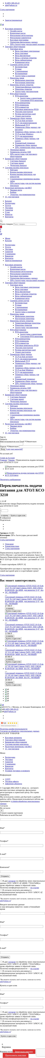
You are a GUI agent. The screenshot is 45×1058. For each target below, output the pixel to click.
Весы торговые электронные (27, 51)
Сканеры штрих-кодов (19, 64)
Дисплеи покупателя (24, 112)
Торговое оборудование (15, 47)
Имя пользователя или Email (18, 441)
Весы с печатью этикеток (26, 58)
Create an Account (7, 458)
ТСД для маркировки (24, 136)
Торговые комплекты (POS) (27, 109)
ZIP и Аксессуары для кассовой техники (27, 44)
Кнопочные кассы (18, 33)
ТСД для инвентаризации (26, 123)
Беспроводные (21, 67)
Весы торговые (21, 53)
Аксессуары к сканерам (25, 76)
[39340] (6, 648)
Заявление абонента (13, 784)
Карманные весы (22, 62)
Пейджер (14, 170)
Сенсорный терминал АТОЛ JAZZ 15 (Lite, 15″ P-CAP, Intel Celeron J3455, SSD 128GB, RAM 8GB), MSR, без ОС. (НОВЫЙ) (23, 652)
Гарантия (9, 251)
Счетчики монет (17, 163)
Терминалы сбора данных (21, 118)
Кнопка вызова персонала (21, 172)
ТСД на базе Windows (24, 134)
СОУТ (7, 779)
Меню (7, 238)
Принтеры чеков (17, 78)
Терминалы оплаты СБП (20, 152)
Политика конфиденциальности (13, 729)
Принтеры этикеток (23, 89)
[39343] (6, 595)
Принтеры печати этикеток (21, 85)
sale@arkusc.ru (11, 5)
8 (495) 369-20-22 (12, 3)
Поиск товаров (6, 224)
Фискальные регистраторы (21, 35)
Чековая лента (16, 190)
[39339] (6, 671)
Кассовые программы (19, 40)
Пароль (9, 446)
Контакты (9, 258)
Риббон (13, 192)
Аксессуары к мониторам (31, 98)
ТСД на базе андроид (24, 121)
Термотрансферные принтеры (27, 87)
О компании (10, 254)
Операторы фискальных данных (24, 42)
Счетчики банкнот (18, 161)
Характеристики (12, 546)
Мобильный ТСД (22, 125)
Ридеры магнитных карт (25, 114)
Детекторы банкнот (18, 165)
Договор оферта (12, 781)
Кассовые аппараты (13, 29)
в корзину (4, 515)
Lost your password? (14, 449)
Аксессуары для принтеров (26, 91)
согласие (12, 881)
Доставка (9, 249)
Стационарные (21, 71)
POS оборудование (18, 94)
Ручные (18, 69)
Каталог (8, 241)
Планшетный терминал (25, 143)
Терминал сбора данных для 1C (28, 132)
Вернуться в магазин (24, 1052)
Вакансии (9, 256)
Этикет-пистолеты (23, 116)
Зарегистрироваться (13, 20)
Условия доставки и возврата (17, 771)
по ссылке (34, 888)
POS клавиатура (22, 107)
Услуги (8, 247)
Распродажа (10, 245)
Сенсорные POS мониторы (31, 100)
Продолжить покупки (15, 1055)
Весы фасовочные (22, 56)
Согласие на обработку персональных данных (19, 731)
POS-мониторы (21, 96)
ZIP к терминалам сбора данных (28, 147)
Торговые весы (16, 49)
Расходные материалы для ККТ (18, 188)
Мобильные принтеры (24, 80)
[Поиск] (1, 226)
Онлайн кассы (16, 31)
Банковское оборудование (16, 159)
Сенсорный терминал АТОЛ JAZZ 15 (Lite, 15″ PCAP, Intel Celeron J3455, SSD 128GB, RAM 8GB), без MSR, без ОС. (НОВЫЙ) (23, 675)
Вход (3, 449)
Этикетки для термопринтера (22, 194)
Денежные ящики (17, 150)
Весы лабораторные (23, 60)
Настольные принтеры (24, 82)
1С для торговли (12, 197)
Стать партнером (7, 9)
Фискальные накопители (20, 38)
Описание (9, 544)
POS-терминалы (22, 105)
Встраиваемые (21, 73)
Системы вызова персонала (16, 168)
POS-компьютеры (22, 103)
